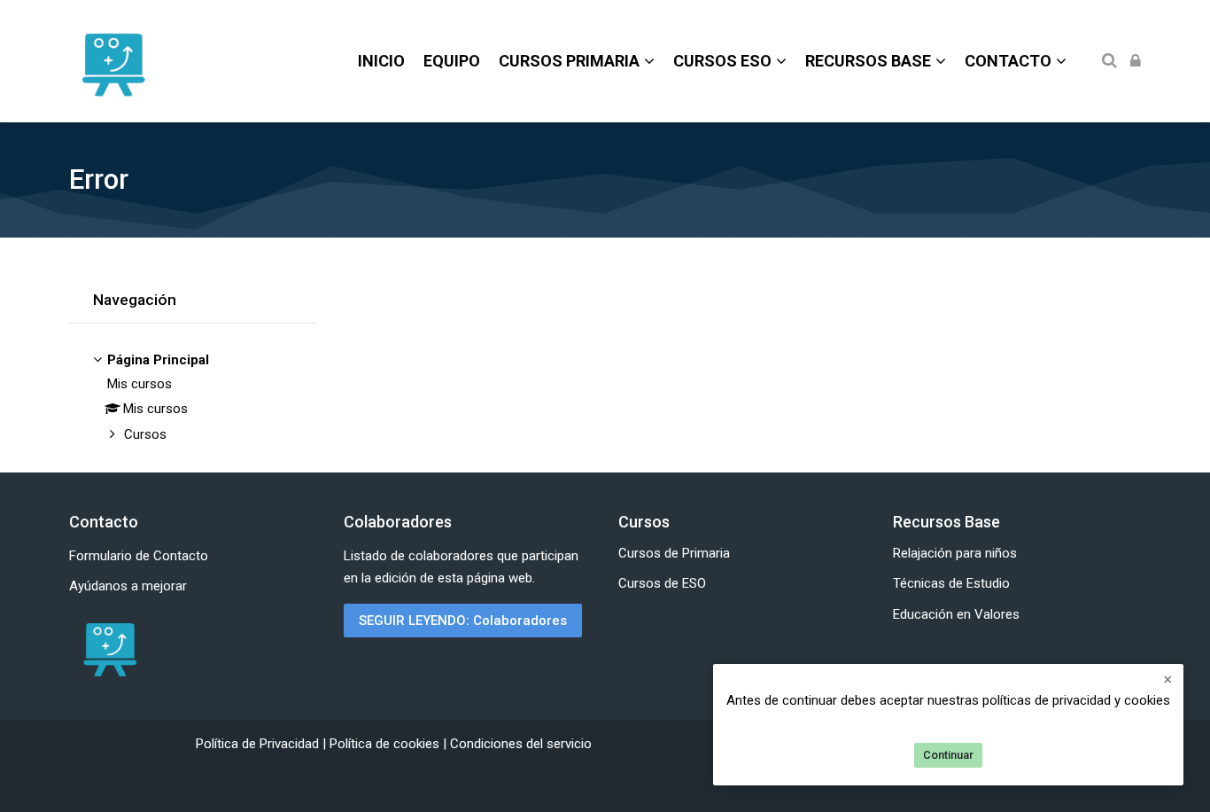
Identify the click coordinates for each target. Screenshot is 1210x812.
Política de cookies (386, 744)
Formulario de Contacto (138, 556)
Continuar (948, 754)
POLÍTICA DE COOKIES (1030, 722)
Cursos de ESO (662, 583)
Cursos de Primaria (674, 553)
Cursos (145, 434)
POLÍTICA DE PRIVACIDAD (877, 722)
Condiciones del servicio (521, 744)
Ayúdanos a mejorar (128, 586)
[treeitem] (193, 398)
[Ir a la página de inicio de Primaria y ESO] (109, 649)
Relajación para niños (955, 553)
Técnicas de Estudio (951, 583)
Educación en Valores (956, 614)
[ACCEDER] (1135, 62)
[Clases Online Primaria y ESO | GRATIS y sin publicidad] (112, 61)
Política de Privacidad (259, 744)
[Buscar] (1109, 62)
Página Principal (158, 360)
